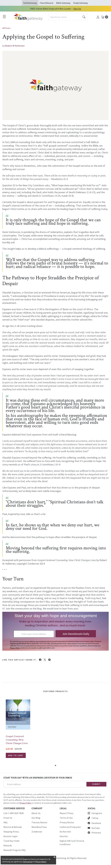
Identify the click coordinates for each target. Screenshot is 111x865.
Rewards (7, 845)
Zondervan (37, 831)
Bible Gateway (63, 2)
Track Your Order (11, 840)
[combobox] (68, 17)
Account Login (10, 836)
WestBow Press (39, 827)
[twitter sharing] (45, 660)
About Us (36, 813)
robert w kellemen (15, 45)
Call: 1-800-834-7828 (13, 813)
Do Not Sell (65, 831)
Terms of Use (66, 817)
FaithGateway (30, 2)
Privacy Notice (67, 822)
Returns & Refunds (12, 827)
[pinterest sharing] (49, 660)
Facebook (96, 823)
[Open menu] (4, 16)
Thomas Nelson (39, 822)
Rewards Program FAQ (14, 850)
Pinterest (96, 832)
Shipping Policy (11, 831)
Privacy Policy (26, 803)
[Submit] (84, 17)
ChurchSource (46, 2)
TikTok (94, 818)
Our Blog (36, 817)
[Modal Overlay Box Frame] (55, 631)
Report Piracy (66, 813)
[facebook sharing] (40, 660)
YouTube (95, 828)
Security (64, 836)
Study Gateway (80, 2)
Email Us (7, 817)
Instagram (96, 813)
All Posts (6, 28)
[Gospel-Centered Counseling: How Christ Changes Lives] (18, 714)
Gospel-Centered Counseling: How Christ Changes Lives (17, 740)
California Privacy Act (70, 827)
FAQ (5, 822)
